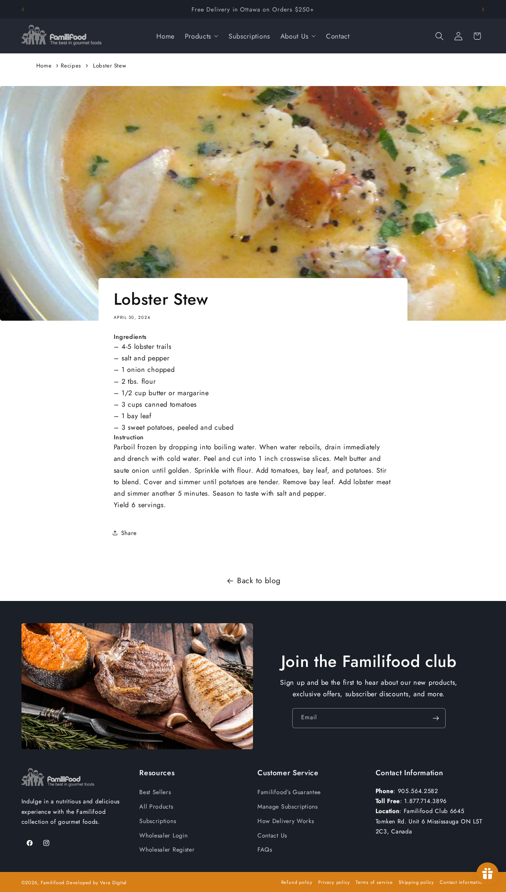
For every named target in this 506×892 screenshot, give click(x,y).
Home (44, 66)
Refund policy (297, 882)
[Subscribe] (435, 718)
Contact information (462, 882)
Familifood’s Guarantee (289, 792)
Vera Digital (113, 882)
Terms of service (374, 882)
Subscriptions (157, 821)
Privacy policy (334, 882)
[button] (439, 36)
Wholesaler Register (166, 849)
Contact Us (272, 835)
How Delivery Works (285, 821)
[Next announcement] (483, 9)
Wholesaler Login (163, 835)
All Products (156, 806)
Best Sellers (155, 792)
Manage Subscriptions (287, 806)
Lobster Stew (109, 66)
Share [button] (129, 533)
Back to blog (258, 580)
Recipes (71, 66)
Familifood (52, 882)
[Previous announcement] (23, 9)
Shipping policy (416, 882)
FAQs (264, 849)
